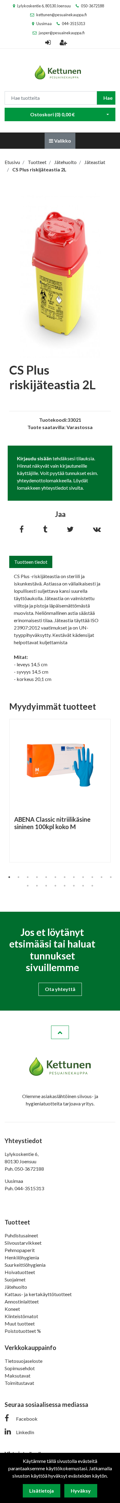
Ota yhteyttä (60, 989)
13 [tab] (28, 886)
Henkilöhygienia (22, 1257)
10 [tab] (92, 877)
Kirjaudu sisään (34, 458)
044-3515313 (73, 23)
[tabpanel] (60, 790)
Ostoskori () (52, 114)
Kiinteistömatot (21, 1316)
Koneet (12, 1309)
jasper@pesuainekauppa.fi (62, 32)
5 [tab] (46, 877)
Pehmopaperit (20, 1250)
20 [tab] (92, 886)
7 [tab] (65, 877)
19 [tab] (83, 886)
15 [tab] (46, 886)
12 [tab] (111, 877)
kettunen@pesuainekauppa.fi (61, 14)
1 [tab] (9, 877)
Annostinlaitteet (22, 1301)
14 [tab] (37, 886)
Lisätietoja (41, 1491)
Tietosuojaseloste (23, 1361)
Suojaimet (15, 1279)
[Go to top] (60, 1032)
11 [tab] (101, 877)
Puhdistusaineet (21, 1235)
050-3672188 (92, 5)
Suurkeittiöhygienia (25, 1265)
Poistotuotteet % (23, 1331)
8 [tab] (74, 877)
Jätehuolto (16, 1287)
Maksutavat (17, 1375)
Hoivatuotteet (20, 1272)
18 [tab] (74, 886)
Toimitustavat (19, 1383)
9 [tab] (83, 877)
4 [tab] (37, 877)
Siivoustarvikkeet (23, 1243)
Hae (108, 98)
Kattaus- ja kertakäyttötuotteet (38, 1294)
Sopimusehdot (20, 1368)
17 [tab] (65, 886)
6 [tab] (55, 877)
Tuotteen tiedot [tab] (30, 562)
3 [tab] (28, 877)
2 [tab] (18, 877)
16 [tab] (55, 886)
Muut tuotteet (20, 1323)
